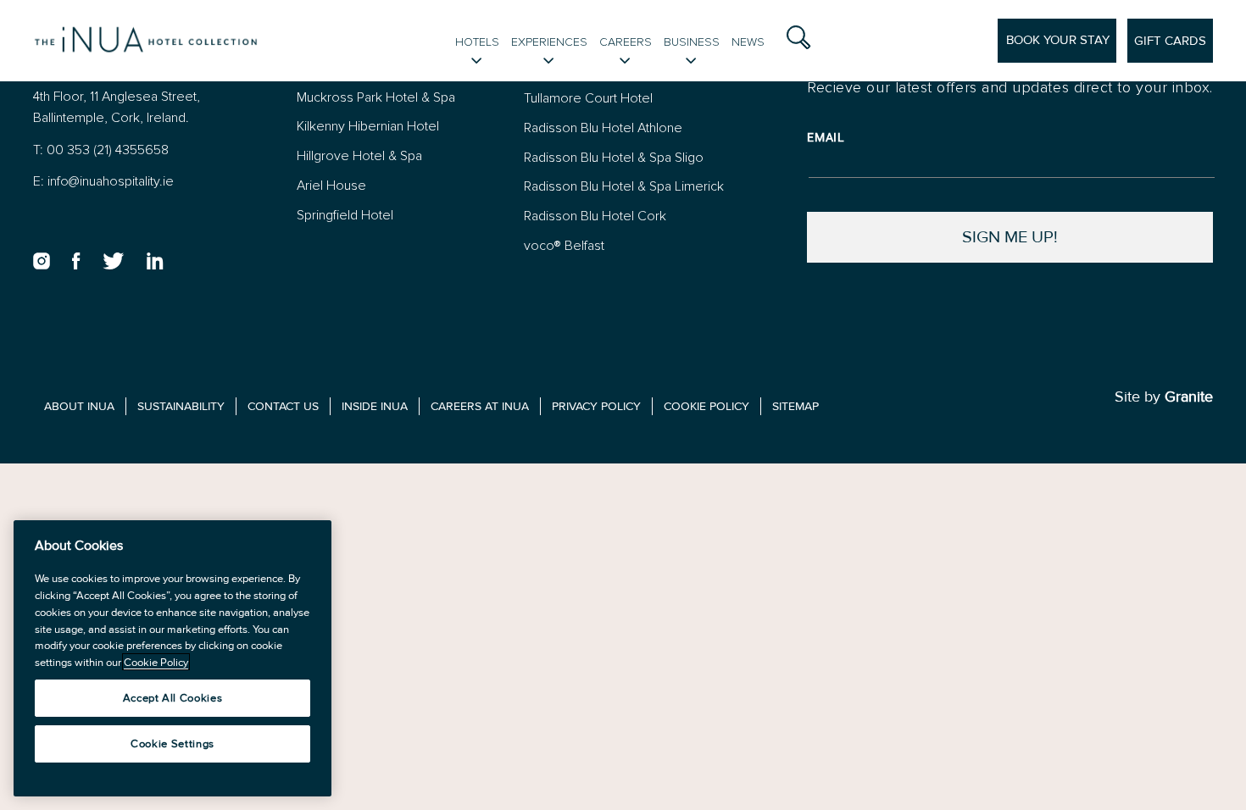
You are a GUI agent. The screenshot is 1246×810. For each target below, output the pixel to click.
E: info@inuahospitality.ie (103, 181)
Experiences (549, 42)
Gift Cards (1170, 40)
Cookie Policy (156, 662)
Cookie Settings (172, 744)
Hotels (477, 42)
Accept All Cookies (173, 698)
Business (692, 42)
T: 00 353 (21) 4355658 (101, 149)
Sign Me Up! (1010, 237)
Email (826, 137)
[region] (172, 658)
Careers (625, 42)
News (748, 42)
